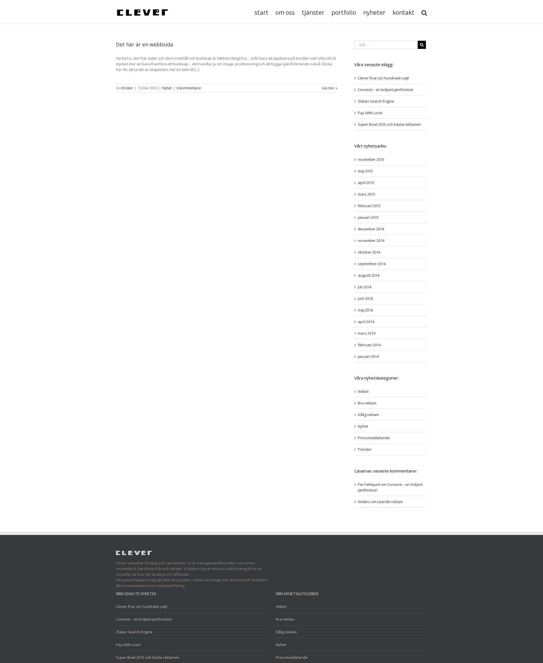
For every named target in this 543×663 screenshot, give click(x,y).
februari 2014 (369, 344)
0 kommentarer (188, 88)
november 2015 (371, 159)
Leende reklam (390, 501)
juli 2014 (364, 286)
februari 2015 (369, 205)
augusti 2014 (368, 275)
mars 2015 (366, 194)
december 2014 (371, 228)
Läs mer (328, 88)
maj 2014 (365, 310)
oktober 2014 (369, 252)
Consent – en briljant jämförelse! (385, 89)
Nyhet (167, 88)
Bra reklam (367, 403)
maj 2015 (365, 171)
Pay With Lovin (370, 112)
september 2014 (371, 263)
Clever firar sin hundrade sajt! (383, 78)
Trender (365, 449)
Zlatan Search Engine (376, 101)
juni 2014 (365, 298)
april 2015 (366, 182)
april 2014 (366, 321)
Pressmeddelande (374, 437)
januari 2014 (368, 356)
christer (127, 88)
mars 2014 (366, 333)
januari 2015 (368, 217)
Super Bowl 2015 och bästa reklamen (389, 124)
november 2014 (371, 240)
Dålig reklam (368, 414)
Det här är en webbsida (144, 44)
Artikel (363, 391)
